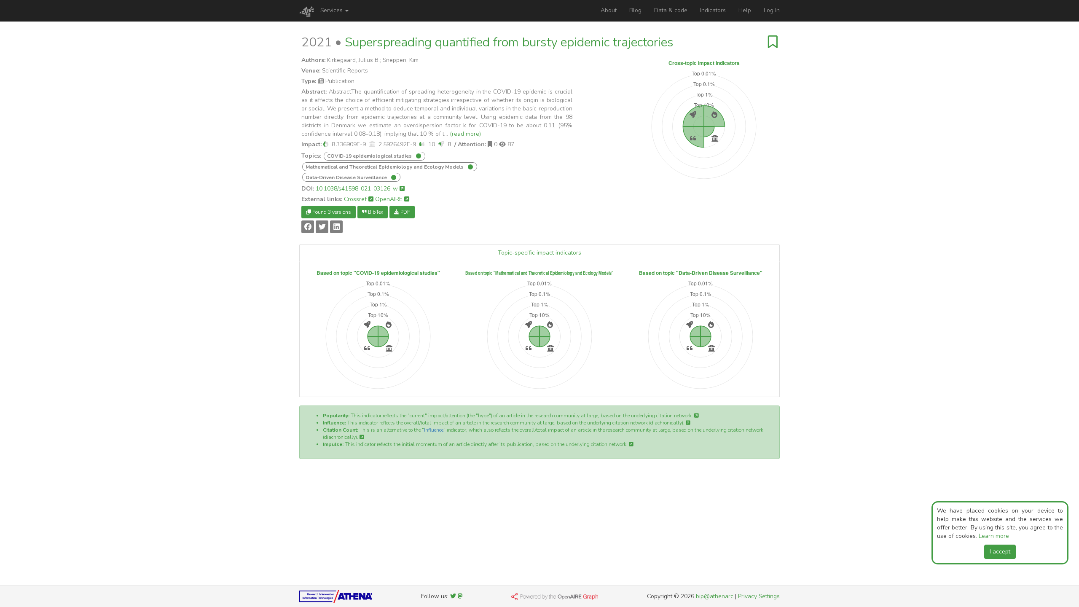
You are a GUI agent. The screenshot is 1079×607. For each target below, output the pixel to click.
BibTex (375, 212)
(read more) (465, 134)
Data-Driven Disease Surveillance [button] (347, 177)
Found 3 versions (331, 212)
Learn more (994, 536)
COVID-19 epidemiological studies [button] (370, 156)
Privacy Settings (759, 596)
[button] (325, 144)
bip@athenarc (714, 596)
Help (744, 10)
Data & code (670, 10)
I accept (1000, 552)
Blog (635, 10)
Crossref (356, 199)
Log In (772, 10)
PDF (404, 212)
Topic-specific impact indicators (539, 253)
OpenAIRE (389, 199)
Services (332, 10)
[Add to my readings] (773, 42)
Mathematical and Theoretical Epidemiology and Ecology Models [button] (385, 167)
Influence (433, 430)
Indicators (713, 10)
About (609, 10)
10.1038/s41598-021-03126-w (358, 189)
